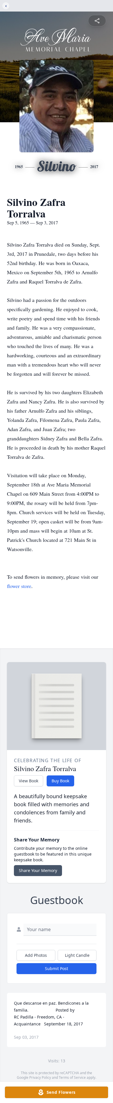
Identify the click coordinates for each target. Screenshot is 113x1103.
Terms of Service (72, 1077)
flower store (19, 585)
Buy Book (60, 780)
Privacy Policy (40, 1077)
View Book (28, 780)
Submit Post (56, 968)
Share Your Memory (38, 870)
